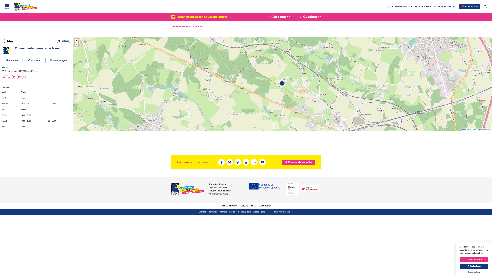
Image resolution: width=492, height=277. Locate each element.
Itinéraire (16, 61)
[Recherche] (485, 6)
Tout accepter (475, 260)
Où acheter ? (312, 16)
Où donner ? (281, 16)
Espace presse (248, 205)
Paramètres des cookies (283, 212)
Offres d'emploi (229, 205)
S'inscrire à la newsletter (299, 162)
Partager (65, 40)
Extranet (213, 212)
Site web (37, 61)
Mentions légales (227, 212)
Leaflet (466, 129)
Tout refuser (475, 266)
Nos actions (423, 6)
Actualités (265, 205)
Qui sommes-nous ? (399, 6)
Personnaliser (474, 272)
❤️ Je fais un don (469, 7)
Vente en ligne (61, 61)
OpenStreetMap (477, 129)
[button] (282, 83)
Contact (202, 212)
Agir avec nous (444, 6)
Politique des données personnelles (253, 212)
